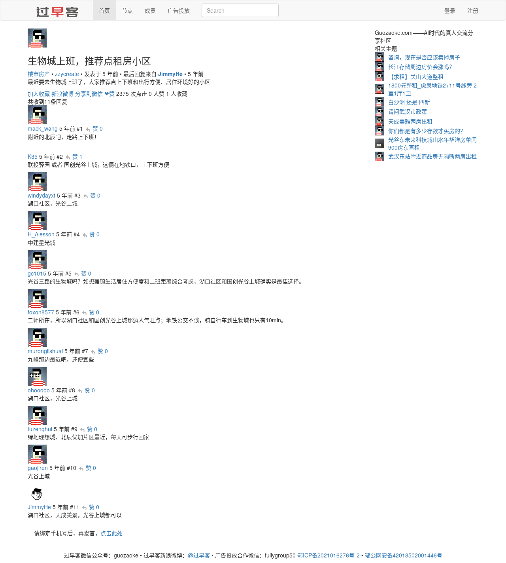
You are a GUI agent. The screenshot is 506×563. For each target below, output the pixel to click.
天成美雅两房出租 (410, 121)
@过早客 (199, 555)
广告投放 (179, 10)
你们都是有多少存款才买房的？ (427, 131)
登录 (449, 10)
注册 (472, 10)
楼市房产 (39, 74)
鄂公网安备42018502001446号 (403, 555)
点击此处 (111, 533)
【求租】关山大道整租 (416, 76)
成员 (150, 10)
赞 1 (77, 156)
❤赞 (109, 93)
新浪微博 (62, 93)
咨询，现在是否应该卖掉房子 (424, 57)
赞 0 (98, 128)
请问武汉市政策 (407, 111)
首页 (104, 10)
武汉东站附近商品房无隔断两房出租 (432, 156)
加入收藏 (39, 93)
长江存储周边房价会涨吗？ (421, 66)
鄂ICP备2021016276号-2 (328, 555)
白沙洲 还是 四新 (409, 102)
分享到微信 (89, 93)
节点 (127, 10)
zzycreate (67, 74)
